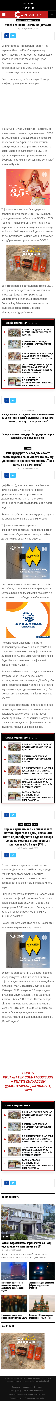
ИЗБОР (19, 20)
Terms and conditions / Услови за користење (27, 1395)
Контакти (38, 1387)
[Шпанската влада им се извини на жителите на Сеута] (14, 1303)
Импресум (16, 1387)
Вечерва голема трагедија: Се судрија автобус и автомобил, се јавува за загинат (28, 435)
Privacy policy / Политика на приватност (26, 1391)
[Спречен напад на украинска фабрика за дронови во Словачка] (42, 1271)
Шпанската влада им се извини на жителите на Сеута (14, 1316)
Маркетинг (27, 1387)
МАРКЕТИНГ (28, 4)
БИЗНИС (28, 448)
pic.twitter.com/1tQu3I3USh (28, 1077)
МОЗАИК (28, 824)
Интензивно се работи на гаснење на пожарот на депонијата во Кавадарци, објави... (12, 1286)
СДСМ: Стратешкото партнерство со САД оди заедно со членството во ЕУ (26, 1244)
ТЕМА (37, 20)
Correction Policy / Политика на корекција (27, 1398)
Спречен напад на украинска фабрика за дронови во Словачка (41, 1285)
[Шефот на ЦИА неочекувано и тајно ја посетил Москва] (42, 1303)
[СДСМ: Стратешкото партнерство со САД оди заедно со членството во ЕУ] (28, 1222)
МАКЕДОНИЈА (28, 20)
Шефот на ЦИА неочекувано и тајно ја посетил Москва (41, 1316)
